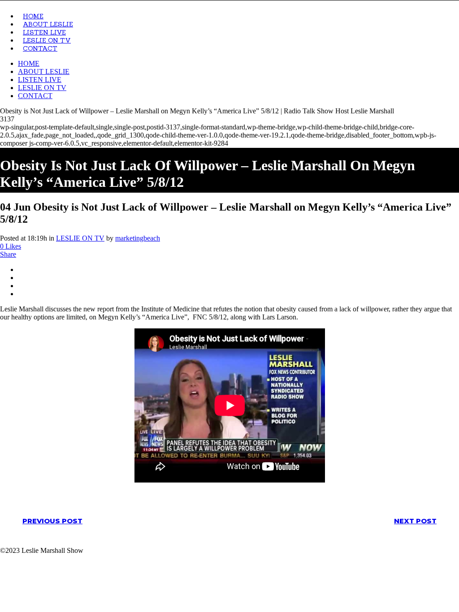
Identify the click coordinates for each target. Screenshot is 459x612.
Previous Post (52, 521)
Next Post (415, 521)
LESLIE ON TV (80, 238)
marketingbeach (137, 238)
